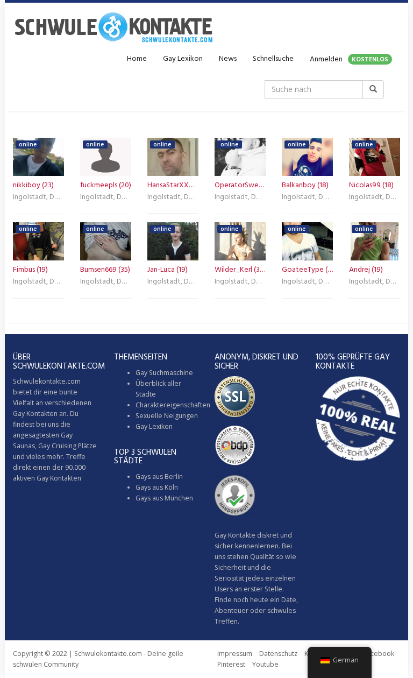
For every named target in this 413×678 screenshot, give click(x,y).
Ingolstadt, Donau (38, 198)
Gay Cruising (57, 445)
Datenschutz (278, 653)
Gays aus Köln (157, 487)
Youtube (265, 664)
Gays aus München (164, 498)
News (228, 59)
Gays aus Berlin (159, 476)
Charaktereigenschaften (173, 404)
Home (137, 59)
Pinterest (231, 664)
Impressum (234, 653)
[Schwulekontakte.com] (113, 27)
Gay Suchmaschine (164, 372)
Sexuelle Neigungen (167, 415)
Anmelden (349, 59)
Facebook (379, 653)
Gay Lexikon (183, 59)
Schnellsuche (273, 59)
